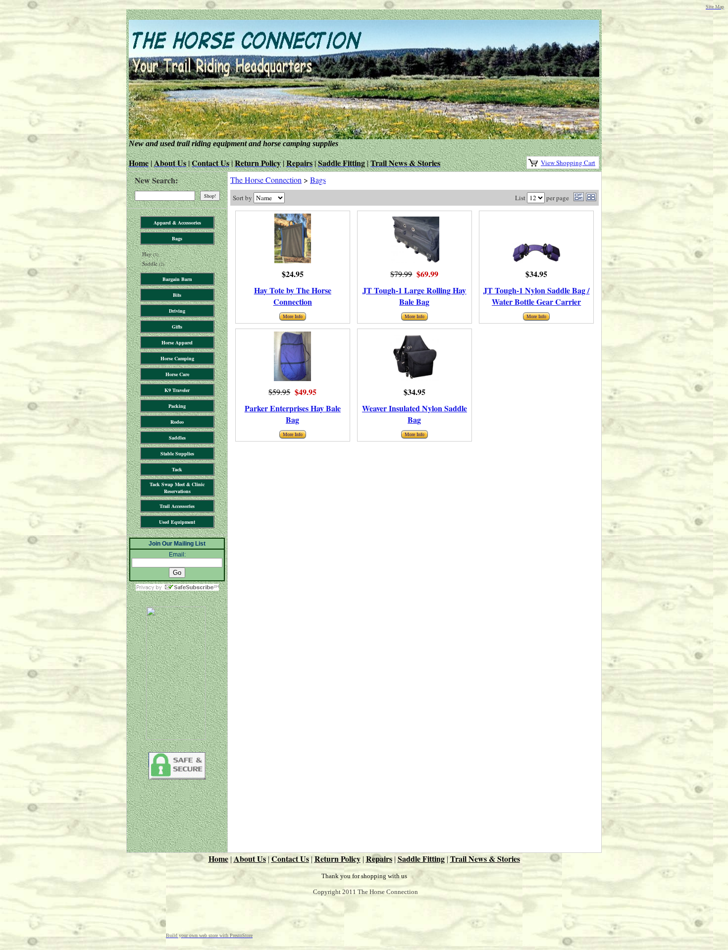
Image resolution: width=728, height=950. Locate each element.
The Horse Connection (266, 179)
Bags (318, 179)
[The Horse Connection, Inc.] (176, 736)
